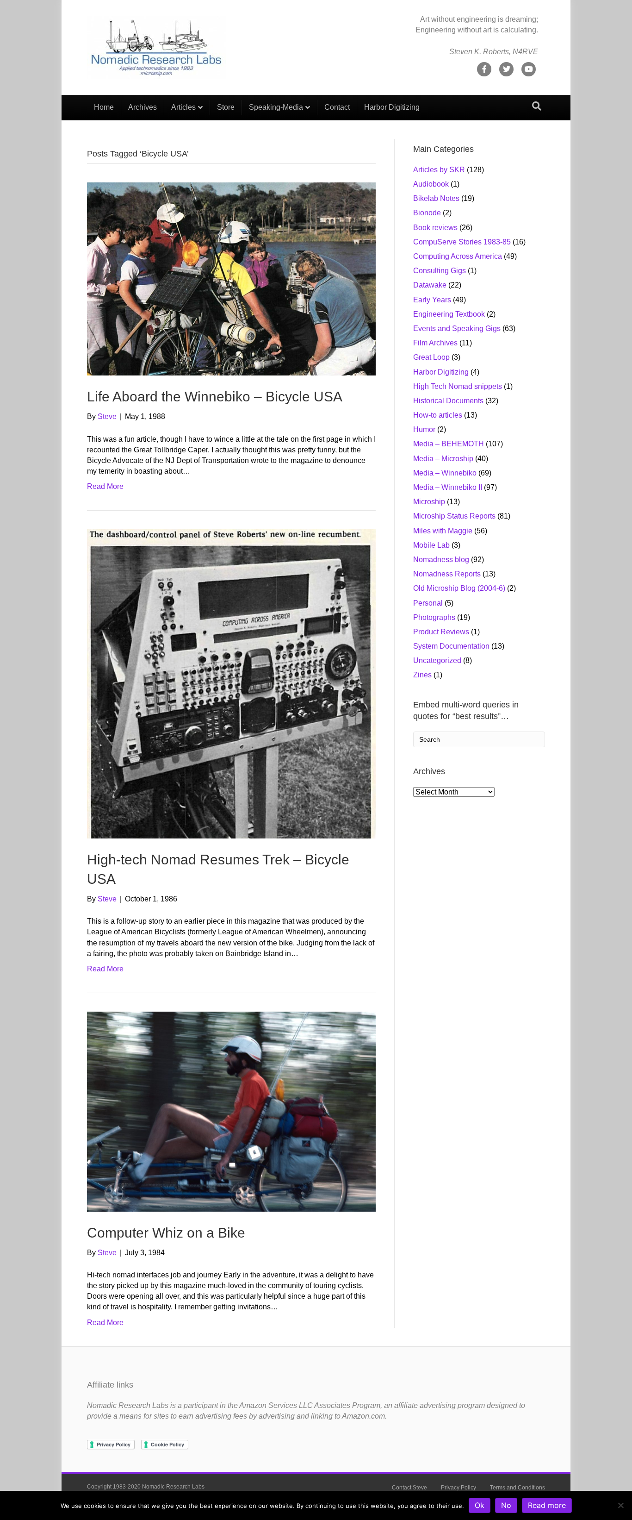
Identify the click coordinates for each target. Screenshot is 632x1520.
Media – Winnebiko (445, 473)
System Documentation (451, 646)
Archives (142, 107)
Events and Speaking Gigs (457, 328)
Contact (337, 107)
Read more (547, 1505)
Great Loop (431, 357)
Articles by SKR (439, 170)
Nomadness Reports (447, 574)
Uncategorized (437, 660)
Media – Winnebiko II (447, 487)
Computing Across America (457, 256)
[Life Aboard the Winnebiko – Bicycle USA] (231, 278)
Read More (105, 486)
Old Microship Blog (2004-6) (459, 588)
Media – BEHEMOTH (448, 444)
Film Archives (435, 343)
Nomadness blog (441, 559)
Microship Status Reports (454, 516)
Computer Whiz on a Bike (166, 1232)
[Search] (536, 106)
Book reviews (435, 227)
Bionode (427, 213)
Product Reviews (441, 632)
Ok (479, 1505)
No (506, 1505)
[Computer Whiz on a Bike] (231, 1111)
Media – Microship (443, 459)
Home (104, 107)
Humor (424, 429)
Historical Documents (448, 401)
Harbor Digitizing (392, 107)
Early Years (432, 300)
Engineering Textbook (449, 314)
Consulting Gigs (439, 271)
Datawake (429, 285)
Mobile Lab (431, 545)
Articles (183, 107)
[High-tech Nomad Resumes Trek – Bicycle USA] (231, 684)
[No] (620, 1505)
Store (226, 107)
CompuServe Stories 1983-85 (462, 242)
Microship (429, 502)
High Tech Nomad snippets (457, 386)
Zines (422, 675)
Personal (428, 603)
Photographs (434, 617)
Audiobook (431, 184)
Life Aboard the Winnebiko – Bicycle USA (214, 396)
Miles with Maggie (442, 531)
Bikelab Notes (436, 198)
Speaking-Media (276, 107)
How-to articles (437, 415)
